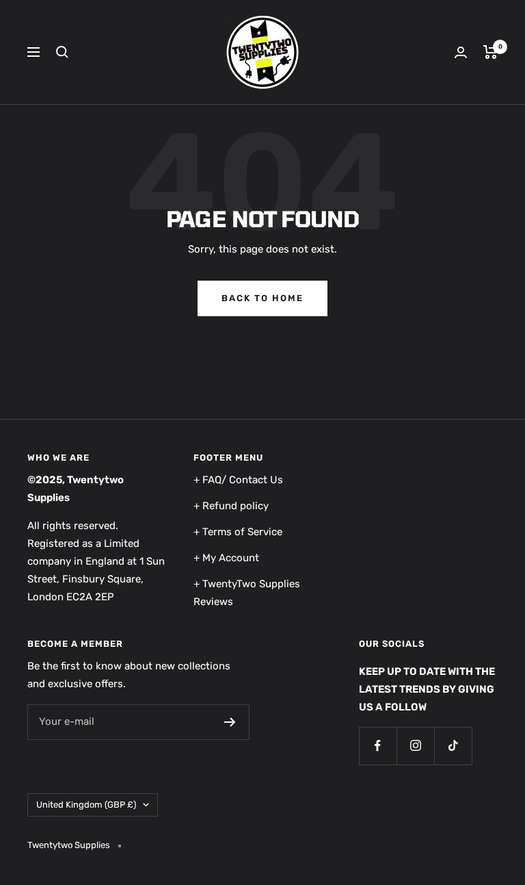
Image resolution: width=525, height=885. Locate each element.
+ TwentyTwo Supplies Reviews (246, 593)
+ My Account (226, 558)
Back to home (262, 298)
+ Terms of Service (237, 532)
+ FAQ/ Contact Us (238, 480)
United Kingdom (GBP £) (86, 804)
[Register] (230, 722)
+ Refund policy (231, 506)
